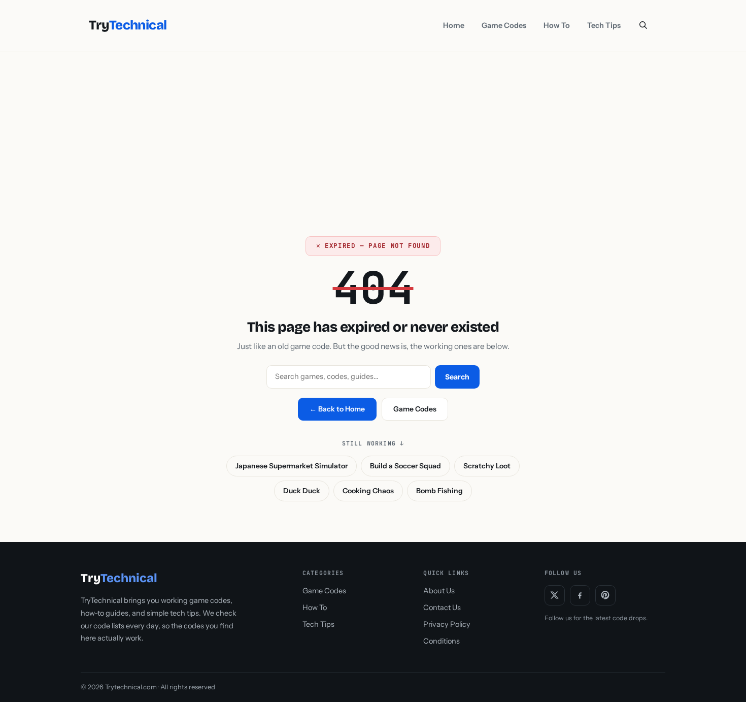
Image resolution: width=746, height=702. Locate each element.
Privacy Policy (446, 624)
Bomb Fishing (439, 490)
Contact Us (442, 607)
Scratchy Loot (487, 465)
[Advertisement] (373, 127)
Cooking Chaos (368, 490)
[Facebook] (580, 595)
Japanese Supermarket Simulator (291, 465)
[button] (643, 25)
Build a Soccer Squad (405, 465)
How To (557, 25)
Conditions (441, 641)
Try (127, 25)
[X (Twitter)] (555, 595)
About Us (439, 590)
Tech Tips (604, 25)
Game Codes (504, 25)
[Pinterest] (605, 595)
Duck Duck (301, 490)
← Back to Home (337, 408)
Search (457, 376)
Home (453, 25)
